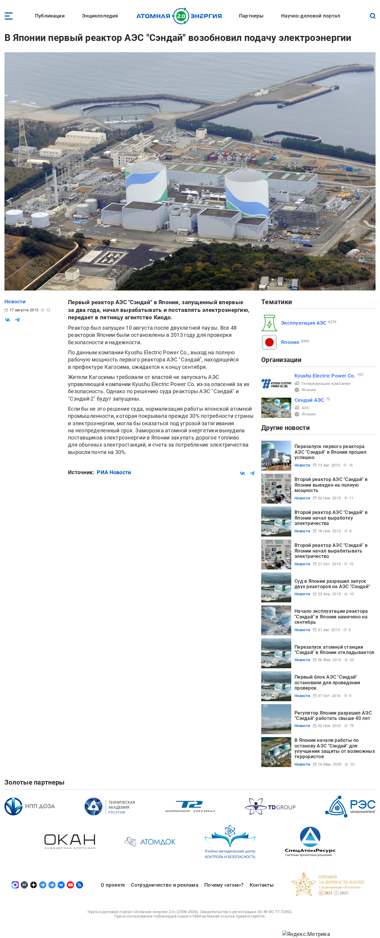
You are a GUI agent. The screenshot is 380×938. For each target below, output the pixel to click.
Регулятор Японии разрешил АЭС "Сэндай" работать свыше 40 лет (333, 715)
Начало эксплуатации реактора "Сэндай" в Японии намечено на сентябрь (331, 616)
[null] (7, 320)
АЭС (305, 408)
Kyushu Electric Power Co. (325, 376)
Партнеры (251, 16)
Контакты (262, 885)
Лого (180, 16)
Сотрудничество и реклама (164, 885)
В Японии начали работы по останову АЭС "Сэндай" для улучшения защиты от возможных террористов (334, 748)
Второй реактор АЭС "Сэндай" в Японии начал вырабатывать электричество (331, 550)
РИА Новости (114, 472)
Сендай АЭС (309, 400)
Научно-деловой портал (310, 16)
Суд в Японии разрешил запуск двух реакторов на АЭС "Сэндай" (332, 583)
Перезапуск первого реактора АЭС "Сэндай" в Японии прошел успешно (330, 452)
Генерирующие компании (326, 383)
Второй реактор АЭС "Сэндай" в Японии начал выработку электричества (331, 518)
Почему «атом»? (224, 885)
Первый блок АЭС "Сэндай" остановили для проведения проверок (327, 682)
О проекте (113, 885)
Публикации (50, 16)
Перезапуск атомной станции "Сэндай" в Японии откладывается (334, 649)
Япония (290, 342)
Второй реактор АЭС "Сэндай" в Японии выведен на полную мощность (331, 485)
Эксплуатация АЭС (303, 323)
